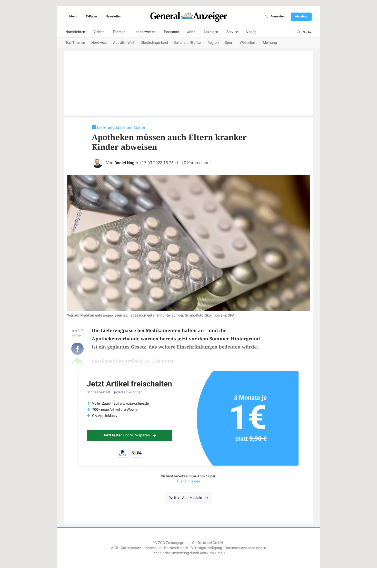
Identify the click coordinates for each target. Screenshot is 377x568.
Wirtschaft (248, 42)
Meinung (270, 42)
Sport (229, 42)
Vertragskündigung (206, 548)
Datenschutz (131, 548)
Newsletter (113, 16)
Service (232, 32)
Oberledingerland (154, 42)
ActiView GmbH (212, 553)
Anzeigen (210, 32)
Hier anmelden (188, 481)
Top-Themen (75, 42)
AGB (114, 548)
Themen (119, 32)
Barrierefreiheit (176, 548)
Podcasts (171, 32)
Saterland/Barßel (187, 42)
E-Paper (91, 16)
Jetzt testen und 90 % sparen (126, 435)
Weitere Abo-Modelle (185, 497)
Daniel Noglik (126, 163)
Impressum (153, 548)
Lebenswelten (145, 32)
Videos (98, 32)
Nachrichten (75, 32)
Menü (72, 16)
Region (213, 42)
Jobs (191, 32)
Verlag (251, 32)
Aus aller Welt (123, 42)
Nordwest (99, 42)
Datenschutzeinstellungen (245, 548)
